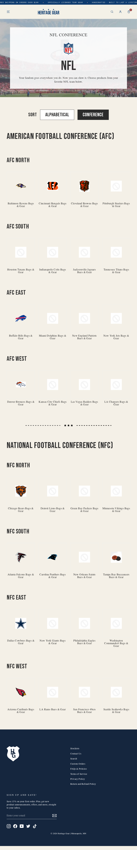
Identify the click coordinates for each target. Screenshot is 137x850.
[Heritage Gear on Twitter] (28, 826)
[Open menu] (8, 11)
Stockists (74, 748)
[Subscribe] (54, 815)
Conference (93, 115)
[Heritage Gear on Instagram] (9, 826)
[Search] (112, 11)
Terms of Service (78, 773)
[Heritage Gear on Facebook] (15, 826)
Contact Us (75, 753)
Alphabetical (57, 115)
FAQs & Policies (78, 768)
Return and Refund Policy (83, 783)
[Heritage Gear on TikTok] (35, 826)
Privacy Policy (77, 778)
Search (73, 758)
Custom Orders (77, 763)
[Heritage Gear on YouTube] (22, 826)
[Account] (120, 11)
